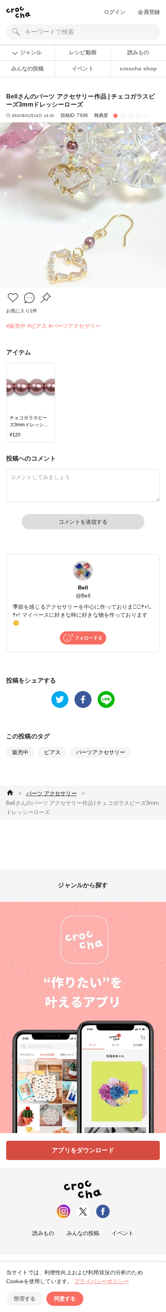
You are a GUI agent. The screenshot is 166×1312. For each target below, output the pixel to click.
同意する (65, 1298)
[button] (13, 297)
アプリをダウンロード (83, 1150)
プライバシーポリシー (101, 1281)
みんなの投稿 (27, 68)
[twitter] (59, 699)
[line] (106, 699)
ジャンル (31, 52)
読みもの (138, 52)
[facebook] (83, 699)
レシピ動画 (83, 52)
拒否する (25, 1298)
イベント (83, 68)
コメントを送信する (83, 522)
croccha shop (138, 68)
